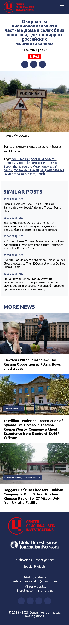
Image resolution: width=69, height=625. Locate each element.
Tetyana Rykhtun (13, 408)
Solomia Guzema (12, 478)
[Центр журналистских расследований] (20, 7)
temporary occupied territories (25, 162)
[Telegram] (42, 64)
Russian (57, 146)
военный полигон (43, 159)
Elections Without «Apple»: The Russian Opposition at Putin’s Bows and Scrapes (32, 364)
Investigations (44, 560)
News (34, 56)
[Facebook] (24, 64)
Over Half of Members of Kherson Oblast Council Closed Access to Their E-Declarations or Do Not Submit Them (34, 263)
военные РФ (21, 159)
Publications (23, 560)
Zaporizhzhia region (17, 166)
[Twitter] (33, 64)
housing (53, 162)
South (41, 173)
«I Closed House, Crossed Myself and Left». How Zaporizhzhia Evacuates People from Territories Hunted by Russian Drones (34, 245)
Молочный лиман (26, 170)
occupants (28, 173)
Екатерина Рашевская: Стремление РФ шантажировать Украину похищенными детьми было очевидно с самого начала (31, 226)
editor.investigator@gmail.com (35, 581)
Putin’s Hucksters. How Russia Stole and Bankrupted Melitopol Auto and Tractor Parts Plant (32, 207)
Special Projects (34, 566)
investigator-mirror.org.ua (35, 590)
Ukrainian (15, 151)
